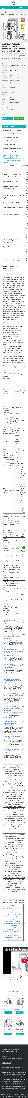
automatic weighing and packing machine (12, 12)
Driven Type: (5, 97)
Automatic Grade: (4, 93)
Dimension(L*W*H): (5, 107)
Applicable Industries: (4, 66)
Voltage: (4, 99)
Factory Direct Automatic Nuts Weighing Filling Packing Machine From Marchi (13, 923)
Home (3, 11)
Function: (4, 77)
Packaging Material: (4, 88)
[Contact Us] (24, 549)
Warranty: (4, 109)
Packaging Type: (4, 84)
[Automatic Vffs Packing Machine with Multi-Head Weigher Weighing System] (19, 1001)
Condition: (4, 75)
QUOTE (22, 620)
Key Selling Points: (5, 113)
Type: (3, 63)
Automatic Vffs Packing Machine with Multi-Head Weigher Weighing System (13, 911)
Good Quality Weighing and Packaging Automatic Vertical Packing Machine (13, 937)
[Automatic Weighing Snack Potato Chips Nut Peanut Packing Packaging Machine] (8, 1001)
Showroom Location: (4, 71)
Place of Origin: (4, 103)
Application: (5, 80)
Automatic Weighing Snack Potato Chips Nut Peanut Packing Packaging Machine (13, 917)
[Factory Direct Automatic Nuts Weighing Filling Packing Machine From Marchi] (19, 1022)
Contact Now (8, 1012)
